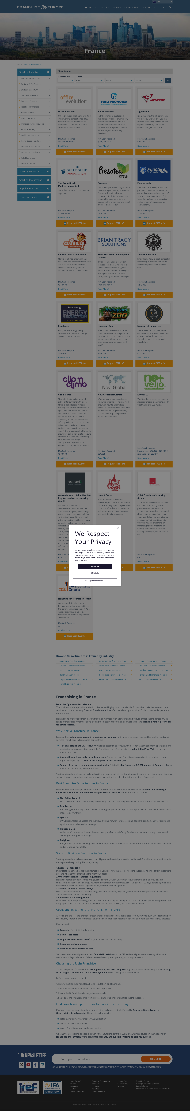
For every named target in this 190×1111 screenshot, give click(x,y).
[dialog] (95, 555)
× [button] (118, 528)
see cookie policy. (82, 560)
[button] (95, 580)
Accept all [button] (95, 567)
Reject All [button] (95, 573)
